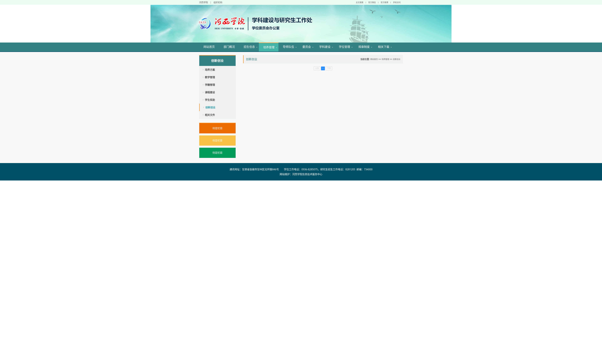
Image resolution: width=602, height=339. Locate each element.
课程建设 (210, 92)
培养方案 (210, 69)
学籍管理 (210, 84)
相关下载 (383, 47)
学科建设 (324, 47)
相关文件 (210, 115)
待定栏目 (217, 128)
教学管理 (210, 77)
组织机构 (218, 2)
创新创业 (396, 59)
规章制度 (364, 47)
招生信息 (249, 47)
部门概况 (229, 47)
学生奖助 (210, 100)
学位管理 (344, 47)
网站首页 (209, 47)
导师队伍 (288, 47)
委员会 (306, 47)
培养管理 (269, 47)
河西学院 (203, 2)
